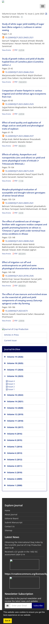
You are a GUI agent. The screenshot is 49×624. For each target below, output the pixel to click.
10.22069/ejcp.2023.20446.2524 (19, 72)
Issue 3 (11, 384)
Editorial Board (11, 518)
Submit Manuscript (13, 522)
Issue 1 (11, 389)
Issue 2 (11, 386)
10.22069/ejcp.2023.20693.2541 (19, 203)
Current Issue (10, 340)
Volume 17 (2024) (15, 369)
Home (7, 510)
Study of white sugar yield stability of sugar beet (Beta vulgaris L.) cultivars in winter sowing (23, 27)
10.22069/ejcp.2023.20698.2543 (19, 241)
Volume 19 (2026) (15, 356)
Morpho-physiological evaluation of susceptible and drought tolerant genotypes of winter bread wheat (23, 192)
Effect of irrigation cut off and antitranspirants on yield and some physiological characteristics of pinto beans (23, 265)
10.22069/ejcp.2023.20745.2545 (19, 275)
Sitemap (8, 530)
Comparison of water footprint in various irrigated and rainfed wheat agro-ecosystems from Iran (24, 93)
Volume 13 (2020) (15, 408)
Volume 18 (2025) (15, 363)
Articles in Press (11, 334)
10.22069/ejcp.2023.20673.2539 (19, 171)
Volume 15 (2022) (15, 395)
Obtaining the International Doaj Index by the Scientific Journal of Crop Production (24, 543)
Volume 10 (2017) (15, 427)
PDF (19, 50)
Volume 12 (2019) (15, 414)
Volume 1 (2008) (14, 485)
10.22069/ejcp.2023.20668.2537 (19, 136)
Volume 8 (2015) (14, 440)
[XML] (46, 13)
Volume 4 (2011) (14, 466)
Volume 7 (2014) (14, 446)
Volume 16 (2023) (15, 376)
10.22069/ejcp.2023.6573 (16, 310)
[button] (31, 615)
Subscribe (38, 605)
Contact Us (10, 526)
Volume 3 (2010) (14, 472)
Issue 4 (11, 381)
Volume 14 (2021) (15, 401)
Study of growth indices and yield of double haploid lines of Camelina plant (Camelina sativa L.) (23, 61)
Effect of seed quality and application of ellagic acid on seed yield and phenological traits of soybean (23, 125)
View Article (6, 50)
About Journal (11, 514)
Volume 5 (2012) (14, 459)
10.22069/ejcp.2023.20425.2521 (19, 37)
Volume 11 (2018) (15, 420)
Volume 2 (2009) (14, 479)
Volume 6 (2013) (14, 453)
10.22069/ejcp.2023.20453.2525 (19, 104)
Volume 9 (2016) (14, 433)
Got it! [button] (7, 621)
